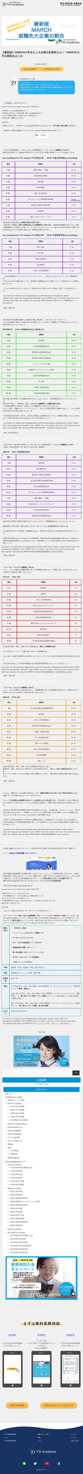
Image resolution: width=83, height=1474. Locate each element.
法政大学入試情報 (17, 1113)
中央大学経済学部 (17, 1185)
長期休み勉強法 (14, 1158)
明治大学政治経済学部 (19, 1205)
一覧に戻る (41, 1032)
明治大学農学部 (17, 1225)
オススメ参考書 (14, 1137)
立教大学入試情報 (17, 1117)
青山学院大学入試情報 (19, 1120)
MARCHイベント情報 (16, 1100)
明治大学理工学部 (17, 1215)
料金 (39, 1437)
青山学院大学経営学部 (19, 1249)
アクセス (73, 1437)
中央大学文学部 (17, 1174)
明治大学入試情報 (17, 1110)
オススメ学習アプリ (15, 1141)
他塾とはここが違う (43, 1434)
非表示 (43, 135)
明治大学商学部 (17, 1195)
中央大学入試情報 (17, 1106)
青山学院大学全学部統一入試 (22, 1235)
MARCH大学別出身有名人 (18, 1124)
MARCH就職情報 (30, 69)
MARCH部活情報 (14, 1134)
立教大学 (12, 555)
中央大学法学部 (17, 1178)
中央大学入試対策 (14, 1165)
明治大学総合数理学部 (19, 1222)
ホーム (6, 1437)
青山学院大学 (13, 433)
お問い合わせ (75, 1440)
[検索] (76, 1072)
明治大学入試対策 (14, 1188)
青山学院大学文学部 (18, 1239)
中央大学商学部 (17, 1171)
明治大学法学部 (17, 1212)
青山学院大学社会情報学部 (21, 1246)
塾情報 (10, 1144)
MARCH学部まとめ (15, 1127)
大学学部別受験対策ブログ (15, 1162)
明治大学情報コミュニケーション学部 (25, 1201)
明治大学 (12, 308)
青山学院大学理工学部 (19, 1242)
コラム (40, 1440)
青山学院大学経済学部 (19, 1252)
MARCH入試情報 (14, 1103)
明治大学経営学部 (17, 1218)
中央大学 (12, 676)
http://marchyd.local (19, 1011)
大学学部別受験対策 (10, 1440)
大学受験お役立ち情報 (51, 69)
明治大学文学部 (17, 1208)
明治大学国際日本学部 (19, 1198)
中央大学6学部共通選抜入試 (21, 1168)
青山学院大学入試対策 (16, 1233)
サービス (73, 1434)
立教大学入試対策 (14, 1229)
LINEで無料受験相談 (10, 1434)
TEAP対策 (15, 1151)
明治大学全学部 (17, 1191)
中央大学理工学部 (17, 1181)
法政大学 (12, 781)
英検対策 (14, 1154)
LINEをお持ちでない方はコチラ (58, 1405)
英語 (9, 1148)
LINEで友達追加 (17, 1405)
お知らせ (8, 1094)
